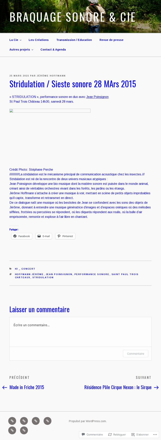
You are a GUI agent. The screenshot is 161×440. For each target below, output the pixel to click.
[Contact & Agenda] (24, 430)
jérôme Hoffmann (51, 76)
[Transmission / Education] (36, 421)
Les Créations (39, 39)
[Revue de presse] (47, 421)
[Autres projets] (12, 430)
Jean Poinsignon (97, 96)
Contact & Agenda (53, 49)
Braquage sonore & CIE (72, 16)
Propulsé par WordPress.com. (88, 421)
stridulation (43, 277)
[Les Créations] (24, 421)
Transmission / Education (74, 39)
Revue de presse (111, 39)
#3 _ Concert (25, 269)
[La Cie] (12, 421)
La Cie (13, 39)
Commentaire (135, 353)
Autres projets (19, 49)
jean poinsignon (59, 274)
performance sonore (92, 274)
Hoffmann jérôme (29, 274)
